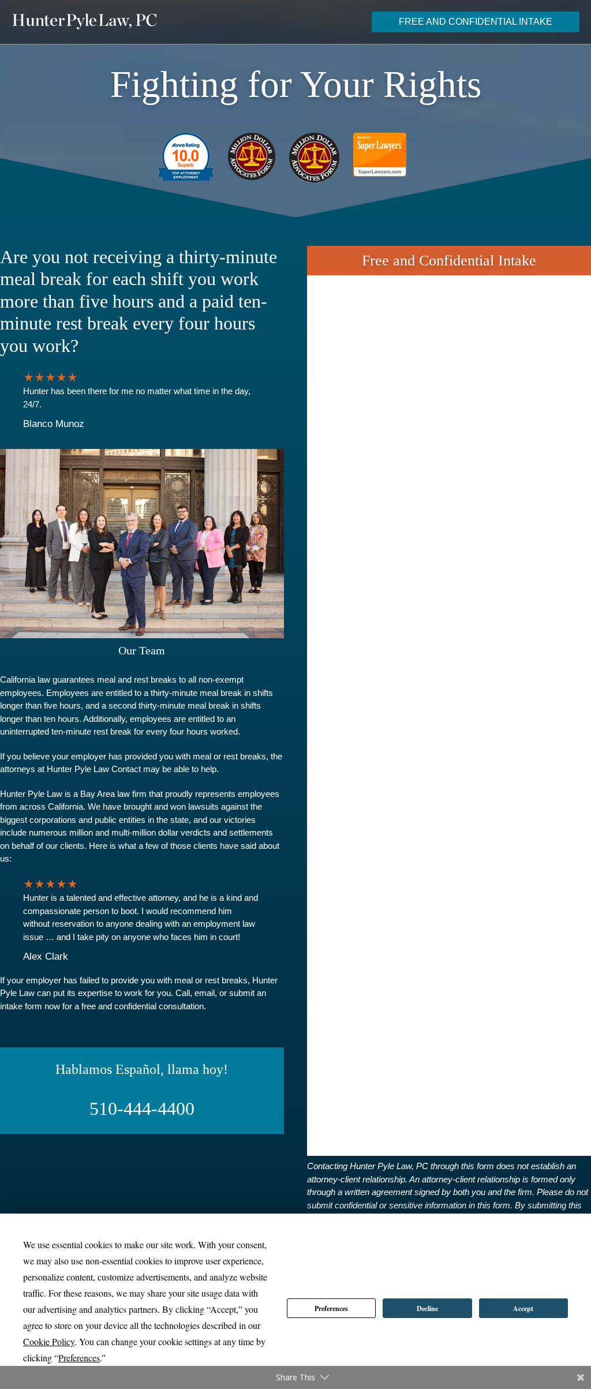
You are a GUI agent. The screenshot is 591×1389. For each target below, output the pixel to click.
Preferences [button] (79, 1357)
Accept (523, 1308)
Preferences (331, 1308)
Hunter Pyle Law (85, 21)
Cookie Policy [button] (48, 1341)
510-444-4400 (141, 1108)
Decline (427, 1308)
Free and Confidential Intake (475, 22)
